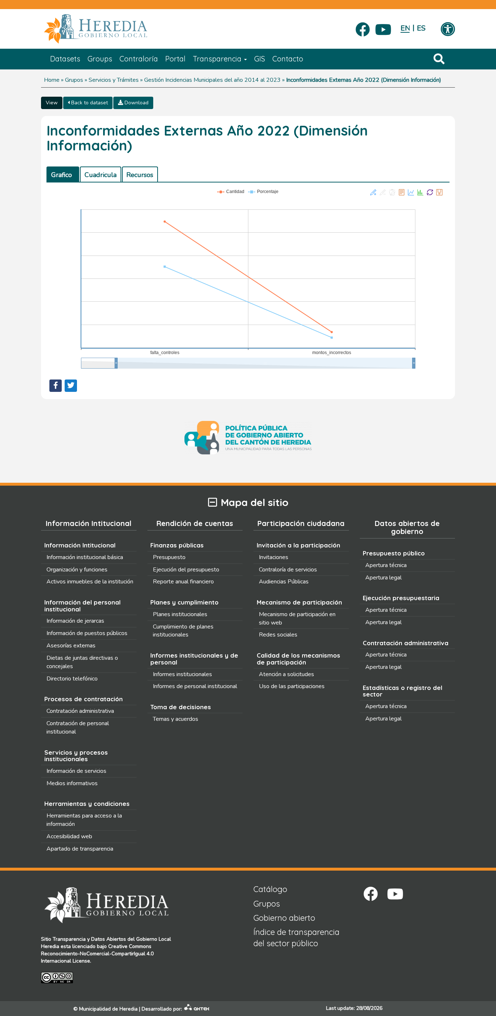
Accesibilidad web (69, 836)
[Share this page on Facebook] (55, 386)
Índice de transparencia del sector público (296, 937)
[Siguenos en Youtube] (383, 27)
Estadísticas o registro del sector (402, 691)
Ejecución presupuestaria (401, 598)
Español (421, 28)
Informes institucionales (182, 674)
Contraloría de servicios (288, 570)
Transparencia (218, 58)
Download (136, 102)
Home (52, 80)
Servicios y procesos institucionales (76, 755)
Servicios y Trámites (114, 80)
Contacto (287, 58)
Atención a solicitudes (286, 674)
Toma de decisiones (180, 707)
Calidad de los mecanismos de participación (298, 658)
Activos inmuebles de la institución (89, 582)
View (52, 102)
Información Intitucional (79, 545)
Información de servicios (76, 771)
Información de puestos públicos (86, 633)
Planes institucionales (180, 614)
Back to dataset (89, 102)
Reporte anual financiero (183, 582)
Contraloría (138, 58)
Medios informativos (72, 783)
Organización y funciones (76, 570)
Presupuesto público (394, 553)
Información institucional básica (84, 557)
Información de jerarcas (75, 621)
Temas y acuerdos (175, 719)
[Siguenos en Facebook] (362, 27)
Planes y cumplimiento (184, 602)
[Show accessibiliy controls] (447, 30)
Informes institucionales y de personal (194, 658)
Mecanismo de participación (299, 602)
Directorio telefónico (72, 679)
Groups (100, 58)
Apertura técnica (386, 565)
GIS (259, 58)
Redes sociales (278, 635)
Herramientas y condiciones (87, 803)
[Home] (106, 29)
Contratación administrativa (80, 711)
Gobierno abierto (284, 918)
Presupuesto (169, 557)
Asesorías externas (70, 646)
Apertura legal (383, 578)
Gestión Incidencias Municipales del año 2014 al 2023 (212, 80)
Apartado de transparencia (79, 849)
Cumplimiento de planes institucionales (183, 631)
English (405, 28)
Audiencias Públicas (284, 582)
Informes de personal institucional (195, 686)
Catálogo (270, 889)
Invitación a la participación (298, 545)
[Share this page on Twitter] (71, 386)
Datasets (65, 58)
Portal (175, 58)
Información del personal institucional (82, 605)
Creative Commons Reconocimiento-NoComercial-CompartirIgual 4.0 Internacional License (97, 953)
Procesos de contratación (83, 699)
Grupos (74, 80)
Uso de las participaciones (292, 686)
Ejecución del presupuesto (186, 570)
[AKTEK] (196, 1008)
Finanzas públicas (177, 545)
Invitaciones (273, 557)
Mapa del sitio (254, 503)
